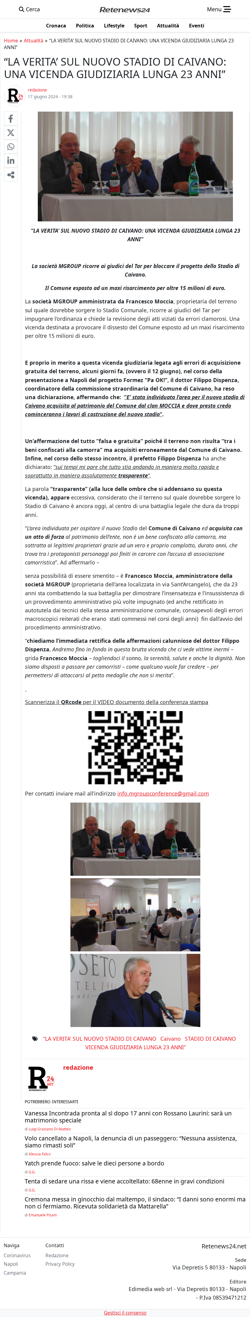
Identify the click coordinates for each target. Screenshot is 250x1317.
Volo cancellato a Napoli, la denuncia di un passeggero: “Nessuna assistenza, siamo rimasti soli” (131, 1142)
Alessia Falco (40, 1153)
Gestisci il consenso (125, 1313)
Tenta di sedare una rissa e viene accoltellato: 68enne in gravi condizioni (124, 1181)
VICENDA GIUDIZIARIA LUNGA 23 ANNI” (135, 1047)
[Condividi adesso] (10, 175)
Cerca (32, 9)
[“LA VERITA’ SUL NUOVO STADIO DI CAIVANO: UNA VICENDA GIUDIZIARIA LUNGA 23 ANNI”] (10, 119)
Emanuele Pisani (43, 1214)
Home (11, 40)
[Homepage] (124, 9)
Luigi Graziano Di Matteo (50, 1128)
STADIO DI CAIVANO (210, 1038)
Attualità (33, 40)
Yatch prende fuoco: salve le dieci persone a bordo (94, 1163)
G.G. (32, 1171)
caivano (170, 1038)
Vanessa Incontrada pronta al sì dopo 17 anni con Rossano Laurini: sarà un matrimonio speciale (128, 1117)
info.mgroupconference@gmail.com (163, 793)
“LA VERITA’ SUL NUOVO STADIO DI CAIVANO (99, 1038)
